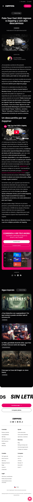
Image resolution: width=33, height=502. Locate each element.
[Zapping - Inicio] (16, 418)
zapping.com (23, 166)
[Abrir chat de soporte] (30, 499)
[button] (3, 6)
